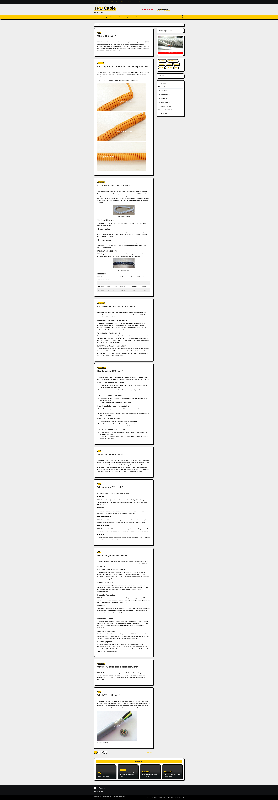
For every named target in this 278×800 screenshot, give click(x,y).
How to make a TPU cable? (110, 371)
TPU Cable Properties (164, 87)
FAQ (137, 17)
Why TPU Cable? (162, 114)
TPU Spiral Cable (162, 83)
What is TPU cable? (106, 36)
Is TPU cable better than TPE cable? (114, 186)
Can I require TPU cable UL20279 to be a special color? (123, 66)
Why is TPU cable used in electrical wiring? (117, 667)
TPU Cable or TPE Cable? (165, 106)
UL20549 (161, 67)
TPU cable (169, 64)
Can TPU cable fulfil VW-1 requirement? (116, 306)
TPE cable (161, 64)
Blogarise (114, 796)
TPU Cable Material (163, 98)
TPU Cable (105, 8)
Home (96, 17)
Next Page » (150, 752)
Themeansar (122, 796)
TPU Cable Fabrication (164, 102)
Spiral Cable (130, 17)
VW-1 (176, 67)
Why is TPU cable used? (108, 695)
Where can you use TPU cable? (112, 556)
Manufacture (113, 17)
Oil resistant (162, 60)
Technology (104, 17)
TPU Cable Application (164, 94)
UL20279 (176, 64)
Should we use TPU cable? (110, 454)
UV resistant (169, 67)
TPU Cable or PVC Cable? (165, 110)
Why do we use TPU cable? (110, 487)
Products (121, 17)
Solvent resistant (172, 60)
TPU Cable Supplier (163, 90)
